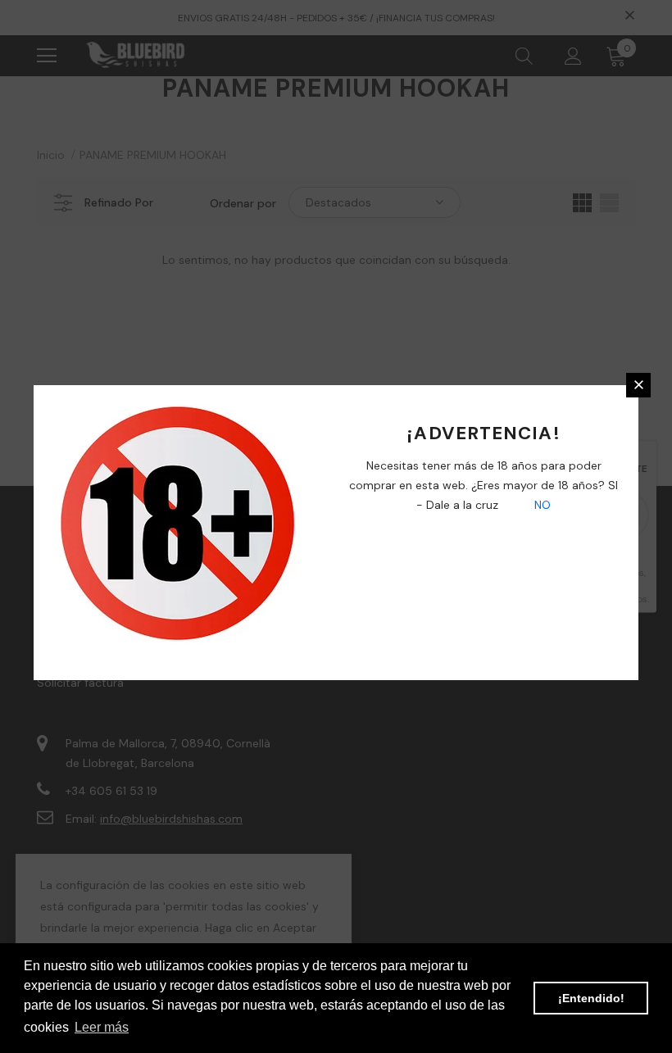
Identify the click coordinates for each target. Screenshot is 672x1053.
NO (541, 504)
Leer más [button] (102, 1027)
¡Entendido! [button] (591, 998)
